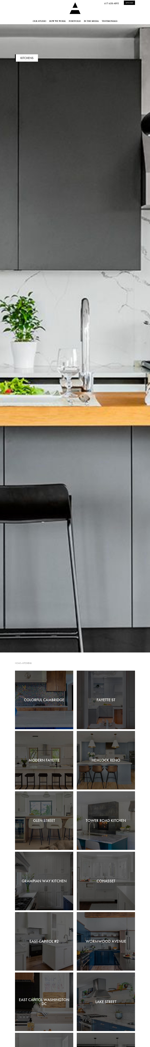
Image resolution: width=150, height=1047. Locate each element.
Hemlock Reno (106, 760)
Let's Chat (129, 3)
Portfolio (75, 21)
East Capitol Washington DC (44, 1001)
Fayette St (106, 699)
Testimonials (109, 21)
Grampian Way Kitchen (44, 880)
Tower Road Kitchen (106, 820)
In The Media (91, 21)
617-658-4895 (111, 3)
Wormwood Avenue (106, 941)
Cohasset (106, 880)
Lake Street (105, 1001)
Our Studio (39, 21)
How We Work (57, 21)
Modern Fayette (44, 760)
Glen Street (44, 820)
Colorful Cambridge (44, 699)
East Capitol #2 (44, 941)
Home (18, 663)
